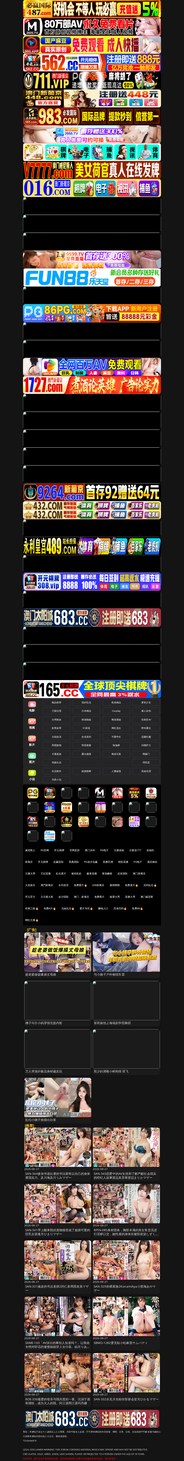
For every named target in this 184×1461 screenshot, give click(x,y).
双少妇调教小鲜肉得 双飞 (111, 1071)
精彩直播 (123, 861)
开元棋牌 (59, 850)
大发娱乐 (30, 885)
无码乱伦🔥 (150, 885)
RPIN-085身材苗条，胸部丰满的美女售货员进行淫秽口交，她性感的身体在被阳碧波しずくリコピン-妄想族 (126, 1234)
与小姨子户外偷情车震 (109, 974)
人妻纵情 (116, 771)
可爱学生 (116, 736)
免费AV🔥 (137, 908)
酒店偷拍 (152, 861)
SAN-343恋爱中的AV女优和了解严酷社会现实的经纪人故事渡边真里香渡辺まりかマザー (125, 1176)
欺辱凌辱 (56, 728)
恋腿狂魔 (146, 736)
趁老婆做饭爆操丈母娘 (40, 974)
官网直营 (75, 850)
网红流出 (116, 728)
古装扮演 (56, 736)
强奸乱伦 (86, 702)
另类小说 (56, 779)
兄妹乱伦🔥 (68, 908)
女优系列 (86, 736)
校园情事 (86, 771)
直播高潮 (108, 861)
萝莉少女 (146, 702)
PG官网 (45, 850)
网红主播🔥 (31, 920)
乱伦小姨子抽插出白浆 (40, 1120)
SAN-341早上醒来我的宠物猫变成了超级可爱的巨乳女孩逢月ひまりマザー (57, 1232)
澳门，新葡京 (81, 896)
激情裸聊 (115, 885)
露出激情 (86, 754)
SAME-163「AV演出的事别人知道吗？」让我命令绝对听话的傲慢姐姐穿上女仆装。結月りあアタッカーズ (57, 1347)
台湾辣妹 (56, 719)
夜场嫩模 (107, 873)
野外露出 (146, 728)
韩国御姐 (86, 719)
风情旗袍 (56, 745)
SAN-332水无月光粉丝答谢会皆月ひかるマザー (126, 1399)
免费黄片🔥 (131, 885)
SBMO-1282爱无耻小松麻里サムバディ (121, 1343)
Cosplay (116, 710)
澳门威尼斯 (147, 896)
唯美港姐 (116, 719)
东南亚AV (146, 719)
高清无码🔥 (120, 908)
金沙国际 (63, 896)
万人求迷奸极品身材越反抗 (43, 1071)
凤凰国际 (74, 861)
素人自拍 (146, 710)
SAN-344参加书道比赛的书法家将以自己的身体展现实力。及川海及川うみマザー (57, 1176)
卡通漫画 (56, 754)
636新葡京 (98, 885)
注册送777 (135, 850)
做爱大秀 (115, 896)
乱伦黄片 (61, 873)
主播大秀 (30, 873)
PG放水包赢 (91, 861)
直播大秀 (130, 896)
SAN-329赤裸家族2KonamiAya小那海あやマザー (125, 1288)
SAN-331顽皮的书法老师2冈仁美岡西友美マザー (57, 1288)
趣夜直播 (92, 873)
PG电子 (104, 850)
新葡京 (29, 861)
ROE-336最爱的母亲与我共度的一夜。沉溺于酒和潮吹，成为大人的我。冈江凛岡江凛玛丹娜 (57, 1401)
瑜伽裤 (116, 745)
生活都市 (56, 771)
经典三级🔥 (31, 908)
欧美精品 (116, 702)
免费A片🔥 (50, 908)
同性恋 (146, 762)
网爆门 (146, 754)
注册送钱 (119, 850)
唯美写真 (116, 754)
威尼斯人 (30, 850)
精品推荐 (56, 702)
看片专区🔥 (86, 908)
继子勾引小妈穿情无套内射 (43, 1023)
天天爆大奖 (47, 896)
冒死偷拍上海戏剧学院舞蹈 (112, 1023)
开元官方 (30, 896)
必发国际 (123, 873)
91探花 (86, 728)
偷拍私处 (76, 873)
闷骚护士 (146, 745)
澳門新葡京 (47, 885)
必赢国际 (58, 861)
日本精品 (86, 710)
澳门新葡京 (139, 873)
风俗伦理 (146, 771)
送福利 (150, 850)
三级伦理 (56, 710)
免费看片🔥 (80, 885)
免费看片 (99, 896)
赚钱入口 (103, 908)
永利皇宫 (63, 885)
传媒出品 (56, 762)
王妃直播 (46, 873)
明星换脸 (86, 745)
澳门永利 (90, 850)
